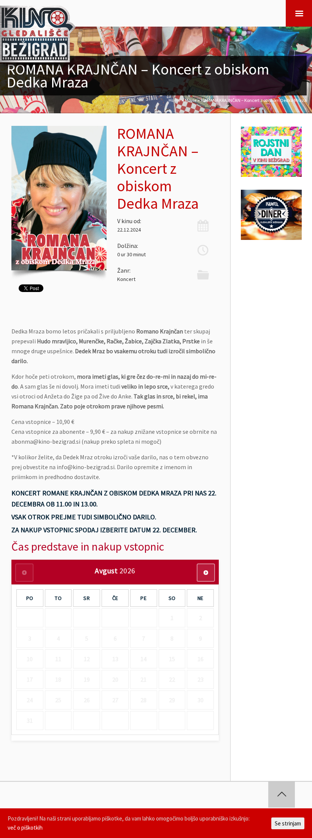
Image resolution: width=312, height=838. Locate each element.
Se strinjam (288, 823)
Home (174, 100)
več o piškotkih (25, 827)
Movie (190, 100)
